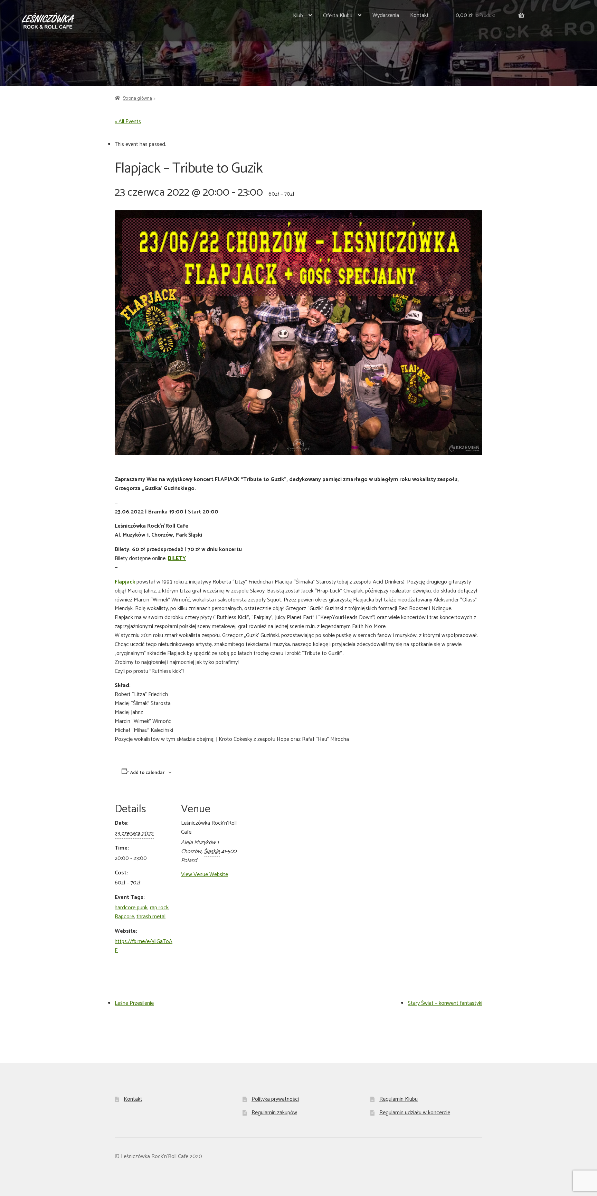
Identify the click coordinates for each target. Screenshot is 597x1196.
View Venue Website (204, 874)
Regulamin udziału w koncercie (414, 1112)
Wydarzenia (385, 15)
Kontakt (419, 15)
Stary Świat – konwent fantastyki (445, 1003)
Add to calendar (147, 772)
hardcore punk (131, 907)
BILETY (177, 558)
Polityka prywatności (275, 1099)
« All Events (128, 121)
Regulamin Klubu (398, 1099)
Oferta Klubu (337, 15)
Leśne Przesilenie (134, 1003)
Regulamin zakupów (274, 1112)
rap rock (159, 907)
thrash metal (150, 916)
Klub (298, 15)
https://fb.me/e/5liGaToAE (143, 946)
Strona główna (137, 98)
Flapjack (125, 582)
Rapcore (124, 916)
